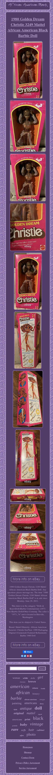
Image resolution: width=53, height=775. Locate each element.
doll (38, 708)
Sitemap (28, 752)
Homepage (28, 747)
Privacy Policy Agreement (28, 762)
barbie (16, 698)
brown (32, 681)
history (36, 693)
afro (22, 735)
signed (40, 714)
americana (17, 719)
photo (31, 734)
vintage (36, 723)
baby (23, 724)
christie (22, 682)
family (43, 688)
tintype (42, 699)
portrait (14, 726)
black (38, 718)
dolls (33, 678)
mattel (31, 713)
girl (40, 677)
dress (42, 704)
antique (26, 708)
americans (30, 703)
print (27, 719)
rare (14, 729)
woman (16, 677)
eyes (15, 709)
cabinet (40, 730)
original (19, 713)
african (23, 692)
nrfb (23, 730)
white (25, 678)
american (19, 686)
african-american (30, 699)
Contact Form (27, 757)
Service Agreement (28, 767)
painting (16, 703)
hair (31, 730)
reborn (35, 688)
